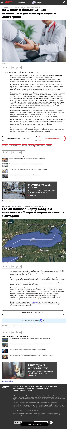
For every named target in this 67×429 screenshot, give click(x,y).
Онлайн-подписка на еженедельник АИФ (36, 388)
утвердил (35, 302)
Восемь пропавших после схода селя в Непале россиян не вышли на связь (29, 344)
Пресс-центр (53, 386)
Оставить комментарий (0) (52, 138)
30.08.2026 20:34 (6, 206)
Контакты (15, 386)
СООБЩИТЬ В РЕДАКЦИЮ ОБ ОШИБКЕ (22, 390)
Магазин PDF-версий (18, 388)
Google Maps (5, 262)
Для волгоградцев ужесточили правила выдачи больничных (25, 163)
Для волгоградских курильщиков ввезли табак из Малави (25, 175)
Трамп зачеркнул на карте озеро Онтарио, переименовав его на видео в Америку (31, 355)
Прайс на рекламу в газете (27, 386)
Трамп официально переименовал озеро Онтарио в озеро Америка (27, 349)
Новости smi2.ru (7, 201)
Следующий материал (34, 424)
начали (50, 288)
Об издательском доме (42, 386)
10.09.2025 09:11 (6, 7)
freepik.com (5, 63)
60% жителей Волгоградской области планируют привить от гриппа (28, 169)
